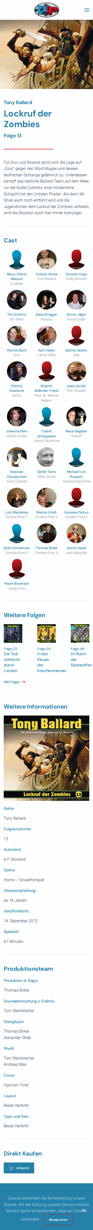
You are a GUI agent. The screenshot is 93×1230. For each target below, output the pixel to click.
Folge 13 (13, 135)
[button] (86, 10)
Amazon (22, 1168)
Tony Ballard (18, 102)
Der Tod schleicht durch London (12, 662)
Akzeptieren (58, 1219)
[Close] (84, 1210)
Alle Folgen (12, 682)
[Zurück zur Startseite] (46, 10)
